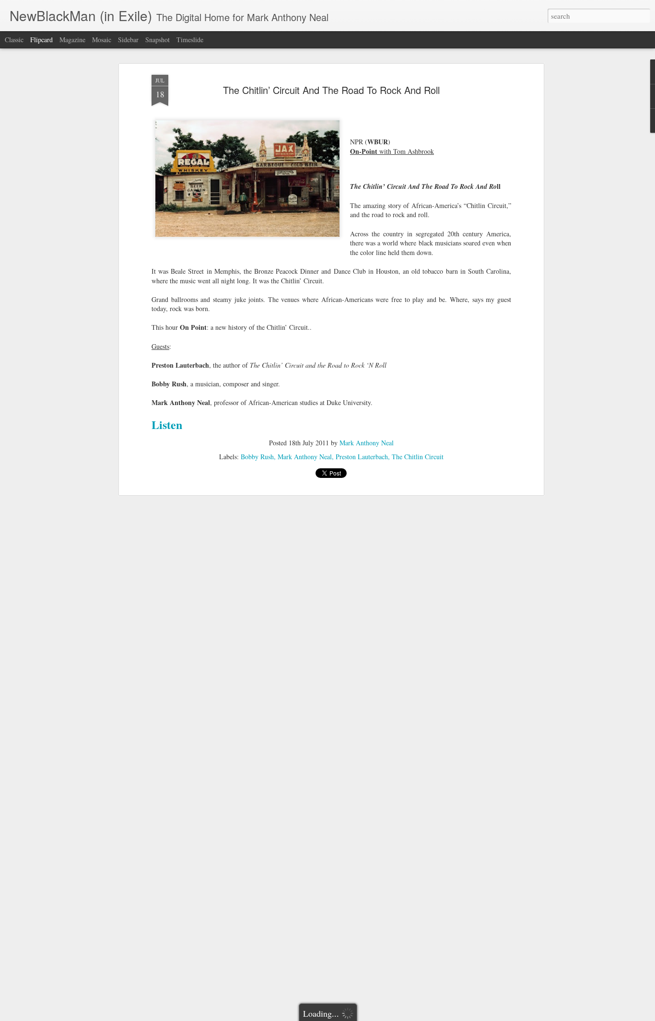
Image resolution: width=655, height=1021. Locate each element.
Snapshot (157, 39)
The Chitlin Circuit (418, 456)
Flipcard (41, 39)
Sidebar (128, 39)
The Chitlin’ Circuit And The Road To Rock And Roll (331, 90)
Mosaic (101, 39)
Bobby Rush (257, 456)
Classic (14, 39)
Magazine (72, 39)
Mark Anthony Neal (366, 442)
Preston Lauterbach (362, 456)
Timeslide (189, 39)
